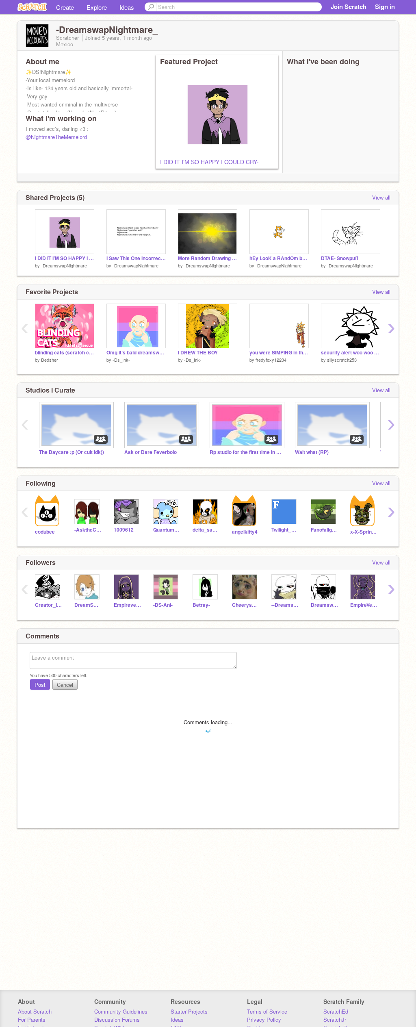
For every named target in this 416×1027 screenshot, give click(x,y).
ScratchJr (334, 1019)
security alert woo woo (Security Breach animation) (350, 352)
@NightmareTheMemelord (56, 137)
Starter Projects (189, 1011)
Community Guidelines (120, 1011)
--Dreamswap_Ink (285, 604)
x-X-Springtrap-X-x (363, 531)
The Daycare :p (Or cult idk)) (71, 452)
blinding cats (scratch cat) (64, 352)
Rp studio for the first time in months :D (246, 452)
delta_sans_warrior (206, 529)
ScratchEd (335, 1011)
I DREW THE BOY (198, 352)
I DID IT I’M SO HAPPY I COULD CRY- (209, 162)
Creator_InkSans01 (48, 604)
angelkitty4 (245, 531)
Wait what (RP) (312, 452)
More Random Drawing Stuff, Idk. (207, 258)
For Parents (32, 1019)
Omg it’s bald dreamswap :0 (136, 352)
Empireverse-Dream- (127, 604)
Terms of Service (267, 1011)
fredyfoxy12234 (271, 359)
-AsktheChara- (88, 529)
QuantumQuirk (166, 529)
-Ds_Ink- (121, 359)
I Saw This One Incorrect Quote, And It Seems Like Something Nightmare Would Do (136, 258)
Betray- (201, 604)
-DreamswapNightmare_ (65, 265)
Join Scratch (348, 6)
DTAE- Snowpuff (339, 258)
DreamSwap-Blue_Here (88, 604)
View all (381, 197)
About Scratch (35, 1011)
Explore (97, 7)
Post (40, 684)
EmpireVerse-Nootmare (363, 604)
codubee (45, 531)
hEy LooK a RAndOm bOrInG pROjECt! (279, 258)
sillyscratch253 (342, 359)
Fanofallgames (324, 529)
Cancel (65, 684)
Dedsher (49, 359)
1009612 (124, 529)
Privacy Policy (264, 1019)
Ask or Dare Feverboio (150, 452)
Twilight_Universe (285, 529)
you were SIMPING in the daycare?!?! (279, 352)
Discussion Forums (117, 1019)
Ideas (126, 7)
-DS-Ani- (163, 604)
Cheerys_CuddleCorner (245, 604)
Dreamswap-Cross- (324, 604)
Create (65, 7)
